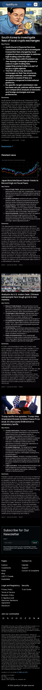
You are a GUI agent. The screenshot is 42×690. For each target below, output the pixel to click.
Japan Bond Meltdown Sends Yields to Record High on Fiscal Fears (19, 181)
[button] (35, 4)
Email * (5, 539)
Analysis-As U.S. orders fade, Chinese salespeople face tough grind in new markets (20, 297)
